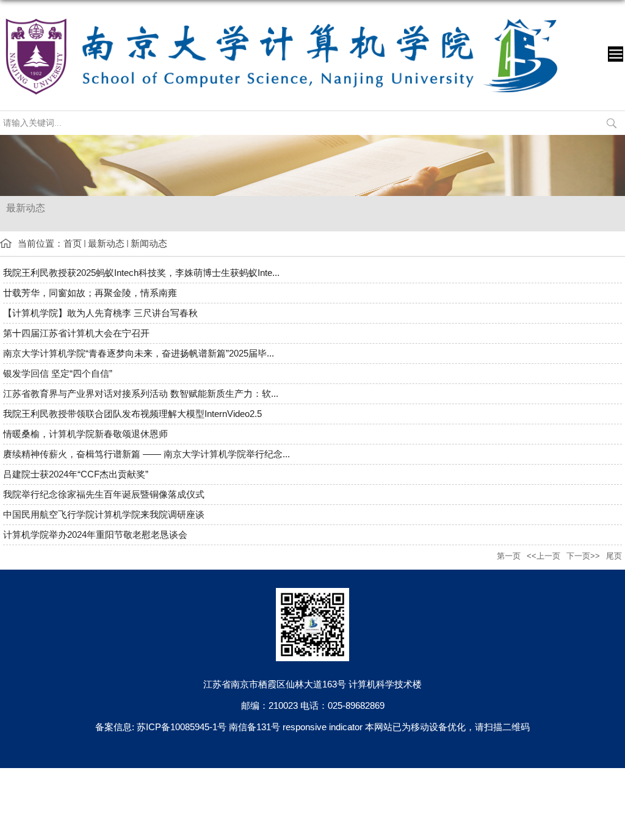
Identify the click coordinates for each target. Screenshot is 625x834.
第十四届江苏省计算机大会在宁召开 (76, 333)
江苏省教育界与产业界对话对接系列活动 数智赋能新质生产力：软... (140, 393)
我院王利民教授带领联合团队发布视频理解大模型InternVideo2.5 (132, 413)
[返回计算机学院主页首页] (281, 16)
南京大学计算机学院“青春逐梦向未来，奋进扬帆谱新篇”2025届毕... (138, 353)
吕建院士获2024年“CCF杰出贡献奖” (75, 474)
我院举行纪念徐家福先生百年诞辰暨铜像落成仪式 (103, 494)
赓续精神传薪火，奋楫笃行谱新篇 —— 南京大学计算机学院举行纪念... (146, 454)
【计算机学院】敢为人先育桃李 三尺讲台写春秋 (100, 313)
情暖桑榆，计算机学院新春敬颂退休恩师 (85, 434)
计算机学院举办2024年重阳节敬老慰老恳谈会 (95, 534)
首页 (72, 243)
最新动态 (106, 243)
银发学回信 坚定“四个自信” (57, 373)
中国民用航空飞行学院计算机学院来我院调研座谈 (103, 514)
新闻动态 (149, 243)
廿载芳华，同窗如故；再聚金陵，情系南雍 (90, 293)
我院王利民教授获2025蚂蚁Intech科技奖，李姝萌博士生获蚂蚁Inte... (141, 272)
